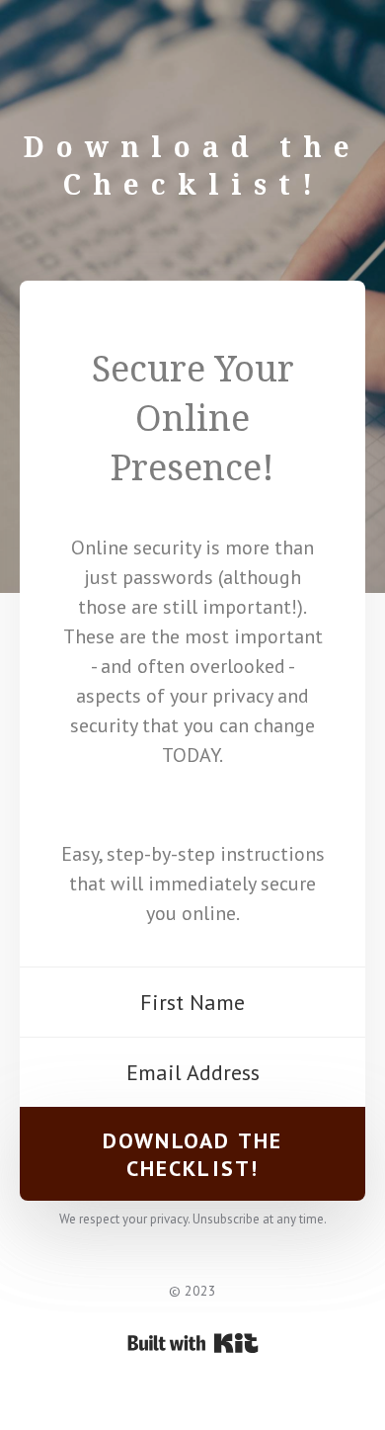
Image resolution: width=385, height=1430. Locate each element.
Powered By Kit (193, 1343)
